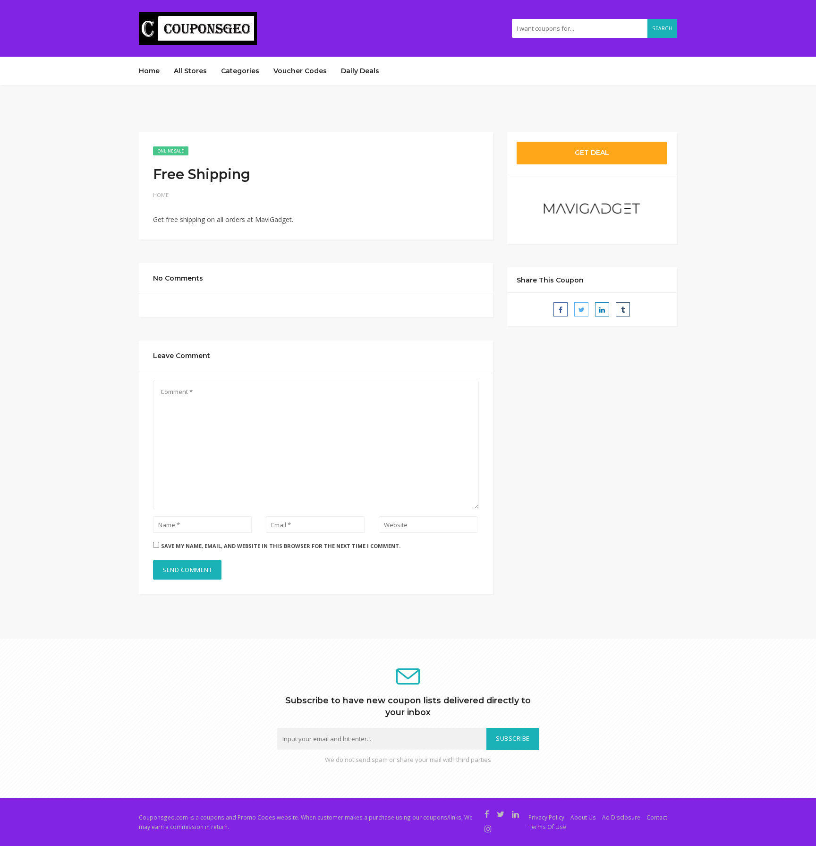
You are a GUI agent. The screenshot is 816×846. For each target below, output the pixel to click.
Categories (240, 71)
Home (149, 71)
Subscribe (513, 739)
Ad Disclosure (621, 817)
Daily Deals (360, 71)
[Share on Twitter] (581, 309)
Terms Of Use (547, 826)
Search (662, 28)
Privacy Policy (546, 817)
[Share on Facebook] (560, 309)
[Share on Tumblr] (623, 309)
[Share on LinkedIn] (602, 309)
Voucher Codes (300, 71)
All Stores (190, 71)
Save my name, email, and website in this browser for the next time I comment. (280, 545)
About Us (583, 817)
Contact (656, 817)
